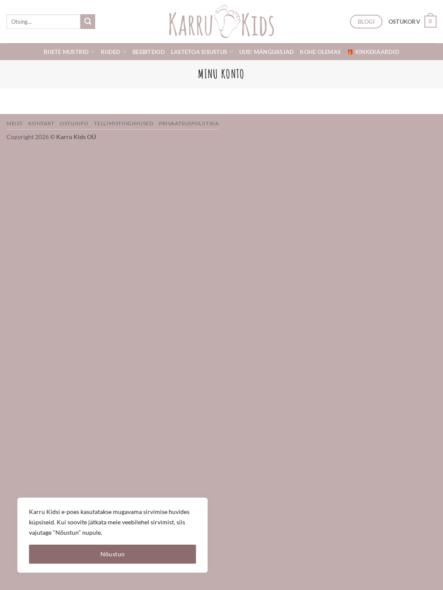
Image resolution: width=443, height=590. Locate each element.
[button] (412, 22)
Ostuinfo (74, 123)
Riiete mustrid (66, 51)
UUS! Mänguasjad (266, 51)
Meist (14, 123)
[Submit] (87, 21)
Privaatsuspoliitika (189, 123)
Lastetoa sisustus (199, 51)
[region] (112, 535)
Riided (111, 51)
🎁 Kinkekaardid (373, 51)
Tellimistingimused (123, 123)
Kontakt (41, 123)
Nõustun (112, 554)
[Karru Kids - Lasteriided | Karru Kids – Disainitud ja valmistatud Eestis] (221, 21)
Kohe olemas (320, 51)
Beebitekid (148, 51)
